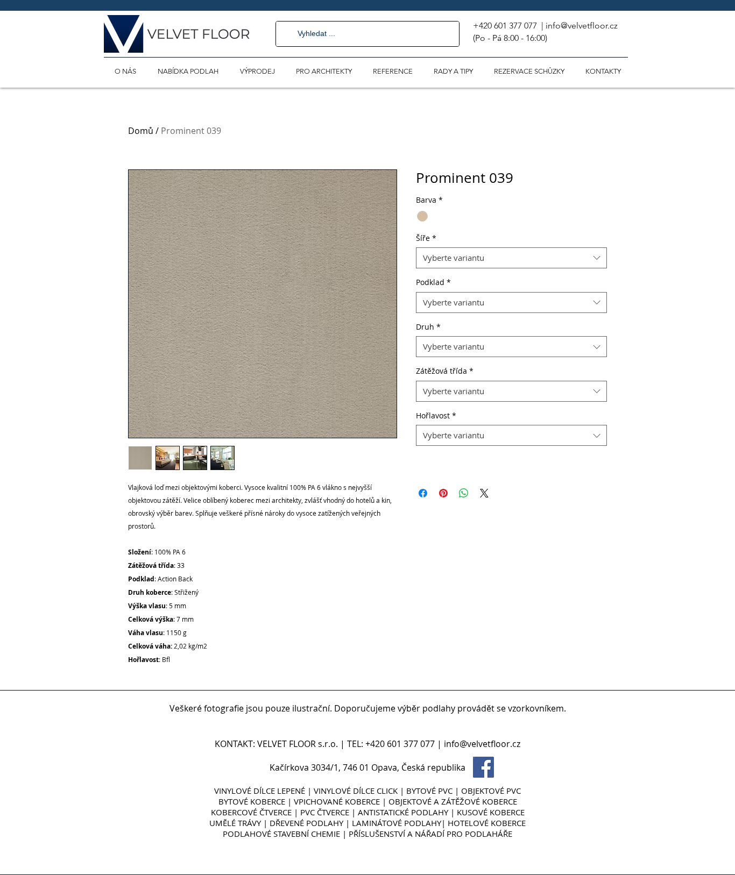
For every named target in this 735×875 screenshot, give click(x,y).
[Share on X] (484, 493)
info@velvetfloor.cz (582, 25)
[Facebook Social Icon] (483, 767)
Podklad (433, 282)
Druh (428, 327)
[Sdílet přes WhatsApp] (463, 493)
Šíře (426, 238)
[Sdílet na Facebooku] (422, 493)
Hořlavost (436, 415)
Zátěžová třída (444, 371)
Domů (140, 131)
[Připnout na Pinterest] (443, 493)
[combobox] (511, 257)
